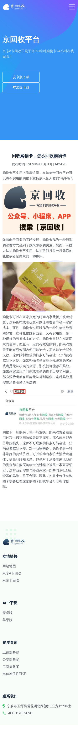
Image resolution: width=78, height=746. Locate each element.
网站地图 (9, 566)
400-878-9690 (20, 713)
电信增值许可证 (14, 673)
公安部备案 (10, 659)
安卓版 (7, 612)
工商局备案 (10, 666)
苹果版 (7, 620)
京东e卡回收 (11, 573)
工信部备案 (10, 652)
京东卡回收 (10, 580)
